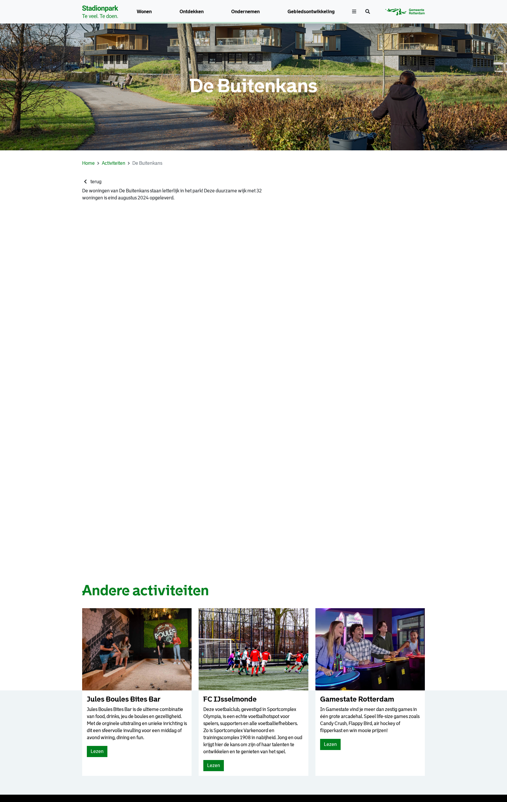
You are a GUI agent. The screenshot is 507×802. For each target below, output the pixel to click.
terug (95, 181)
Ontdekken (192, 11)
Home (88, 163)
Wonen (144, 11)
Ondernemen (245, 11)
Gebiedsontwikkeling (311, 11)
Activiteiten (113, 163)
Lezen (98, 753)
